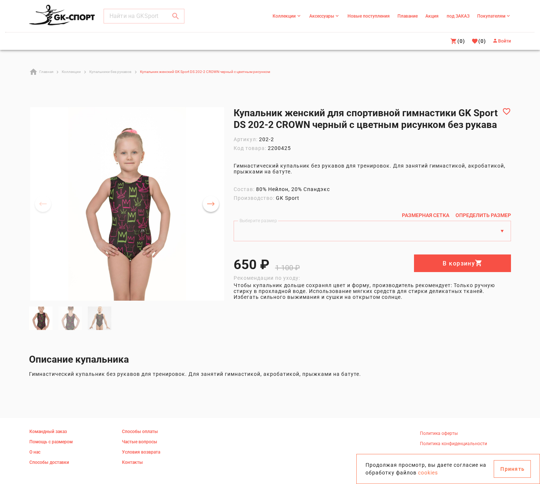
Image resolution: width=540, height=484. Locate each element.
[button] (175, 16)
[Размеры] (502, 231)
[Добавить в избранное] (506, 111)
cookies (428, 473)
